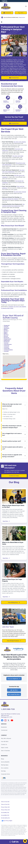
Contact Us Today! (14, 475)
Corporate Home (5, 774)
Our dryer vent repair (17, 156)
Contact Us (4, 744)
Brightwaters (7, 340)
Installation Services (18, 110)
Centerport (6, 347)
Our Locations (4, 768)
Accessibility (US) (5, 812)
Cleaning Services (18, 101)
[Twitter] (9, 720)
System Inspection (6, 101)
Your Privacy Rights (7, 820)
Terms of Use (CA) (5, 804)
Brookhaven (6, 341)
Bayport (5, 332)
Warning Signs (4, 765)
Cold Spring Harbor (8, 349)
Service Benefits (5, 762)
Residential (4, 727)
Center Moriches (8, 344)
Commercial (4, 730)
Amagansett (6, 325)
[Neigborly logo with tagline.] (18, 649)
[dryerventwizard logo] (14, 704)
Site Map (3, 771)
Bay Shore (6, 330)
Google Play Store (15, 694)
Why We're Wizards (6, 738)
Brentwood (6, 337)
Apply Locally (4, 747)
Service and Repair (6, 110)
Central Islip (6, 348)
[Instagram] (5, 720)
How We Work (4, 741)
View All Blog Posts (13, 602)
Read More (5, 521)
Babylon (6, 329)
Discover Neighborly (13, 678)
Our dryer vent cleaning (20, 141)
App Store (15, 690)
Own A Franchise (5, 750)
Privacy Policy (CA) (5, 809)
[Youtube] (12, 720)
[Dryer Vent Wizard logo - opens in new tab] (7, 649)
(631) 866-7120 (9, 709)
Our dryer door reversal (20, 191)
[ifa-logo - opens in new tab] (3, 778)
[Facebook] (2, 720)
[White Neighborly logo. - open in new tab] (4, 1)
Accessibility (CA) (5, 815)
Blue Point (6, 334)
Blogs (2, 759)
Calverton (6, 343)
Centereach (6, 345)
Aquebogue (6, 328)
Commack (6, 351)
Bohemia (6, 336)
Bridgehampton (7, 339)
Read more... (6, 353)
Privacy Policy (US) (5, 807)
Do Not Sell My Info (5, 817)
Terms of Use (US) (5, 801)
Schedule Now (8, 12)
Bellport (5, 333)
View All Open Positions (13, 640)
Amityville (6, 326)
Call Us (21, 12)
